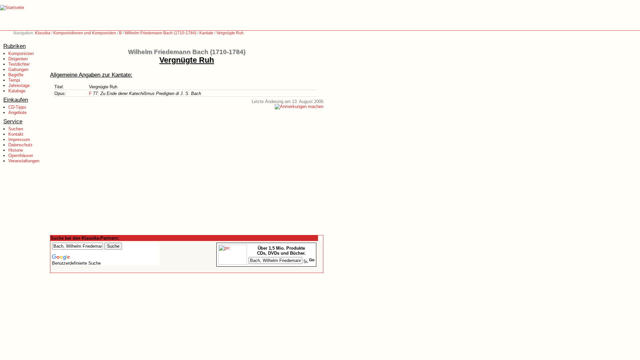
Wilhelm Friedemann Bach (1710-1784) (160, 33)
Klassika (42, 33)
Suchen (15, 128)
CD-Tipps (17, 107)
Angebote (17, 112)
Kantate (206, 33)
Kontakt (15, 134)
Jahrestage (19, 85)
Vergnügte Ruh (230, 33)
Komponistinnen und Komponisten (84, 33)
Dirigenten (18, 58)
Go (311, 260)
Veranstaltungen (23, 160)
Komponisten (21, 53)
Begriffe (15, 74)
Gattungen (18, 69)
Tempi (14, 80)
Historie (15, 150)
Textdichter (19, 64)
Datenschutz (20, 144)
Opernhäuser (20, 155)
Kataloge (16, 90)
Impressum (19, 139)
